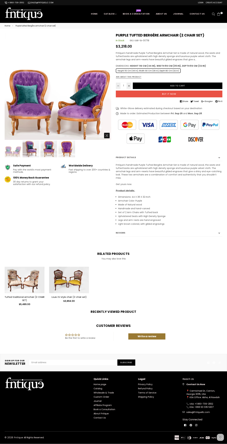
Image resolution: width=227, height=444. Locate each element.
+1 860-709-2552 (15, 2)
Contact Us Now (195, 384)
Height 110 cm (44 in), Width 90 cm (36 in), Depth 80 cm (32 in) (148, 70)
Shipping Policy (146, 396)
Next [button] (107, 86)
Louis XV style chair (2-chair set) (69, 297)
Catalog (109, 13)
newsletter (15, 362)
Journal (178, 13)
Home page (100, 384)
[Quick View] (41, 274)
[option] (58, 86)
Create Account (214, 2)
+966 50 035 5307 (204, 407)
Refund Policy (145, 388)
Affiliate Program (103, 405)
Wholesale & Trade (104, 392)
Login (200, 2)
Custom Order (101, 396)
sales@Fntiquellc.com (198, 412)
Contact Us (100, 417)
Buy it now (169, 94)
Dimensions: (161, 65)
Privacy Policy (145, 384)
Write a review (147, 336)
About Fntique (101, 413)
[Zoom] (107, 135)
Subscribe (126, 362)
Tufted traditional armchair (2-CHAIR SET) (24, 298)
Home (94, 13)
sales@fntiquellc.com (41, 2)
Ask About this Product (128, 77)
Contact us (197, 13)
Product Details (126, 157)
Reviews (120, 233)
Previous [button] (8, 86)
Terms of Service (147, 392)
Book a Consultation (136, 13)
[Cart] (218, 13)
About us (161, 13)
